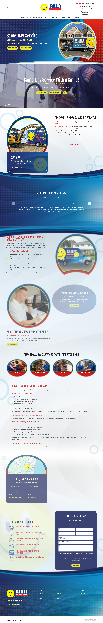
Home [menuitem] (22, 17)
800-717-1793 (89, 4)
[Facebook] (7, 7)
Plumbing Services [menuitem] (37, 17)
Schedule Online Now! (26, 48)
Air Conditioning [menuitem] (54, 17)
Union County (33, 497)
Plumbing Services (61, 596)
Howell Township (34, 489)
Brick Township (16, 486)
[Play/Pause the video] (5, 105)
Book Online (85, 12)
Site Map (42, 601)
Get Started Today (12, 48)
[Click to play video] (75, 254)
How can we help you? (63, 545)
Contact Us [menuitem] (76, 17)
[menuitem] (8, 620)
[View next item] (89, 203)
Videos (41, 596)
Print (21, 167)
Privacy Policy (60, 601)
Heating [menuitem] (46, 17)
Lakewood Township (17, 492)
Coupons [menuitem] (69, 17)
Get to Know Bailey (12, 344)
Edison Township (34, 486)
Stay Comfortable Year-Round (63, 339)
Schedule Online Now (55, 92)
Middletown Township (17, 494)
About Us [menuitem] (29, 17)
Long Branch (33, 492)
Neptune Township (35, 494)
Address (60, 537)
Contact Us (59, 598)
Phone (60, 533)
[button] (9, 105)
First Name (61, 528)
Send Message (75, 565)
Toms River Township (17, 497)
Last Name (79, 528)
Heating (41, 598)
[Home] (51, 8)
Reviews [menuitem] (63, 17)
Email (16, 167)
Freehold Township (17, 489)
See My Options (74, 304)
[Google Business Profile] (10, 7)
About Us (59, 593)
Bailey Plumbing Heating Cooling (63, 126)
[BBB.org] (13, 7)
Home (41, 593)
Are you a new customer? (63, 541)
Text (12, 167)
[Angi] (16, 7)
